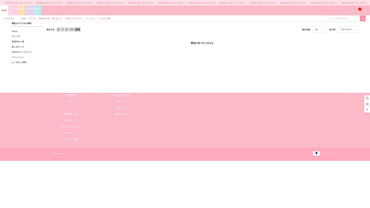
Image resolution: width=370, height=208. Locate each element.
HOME (4, 10)
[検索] (346, 18)
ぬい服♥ (21, 10)
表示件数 (306, 29)
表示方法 (50, 29)
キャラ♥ (37, 10)
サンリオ (12, 10)
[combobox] (343, 18)
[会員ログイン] (352, 10)
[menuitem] (27, 31)
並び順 (332, 29)
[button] (58, 29)
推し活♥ (29, 10)
